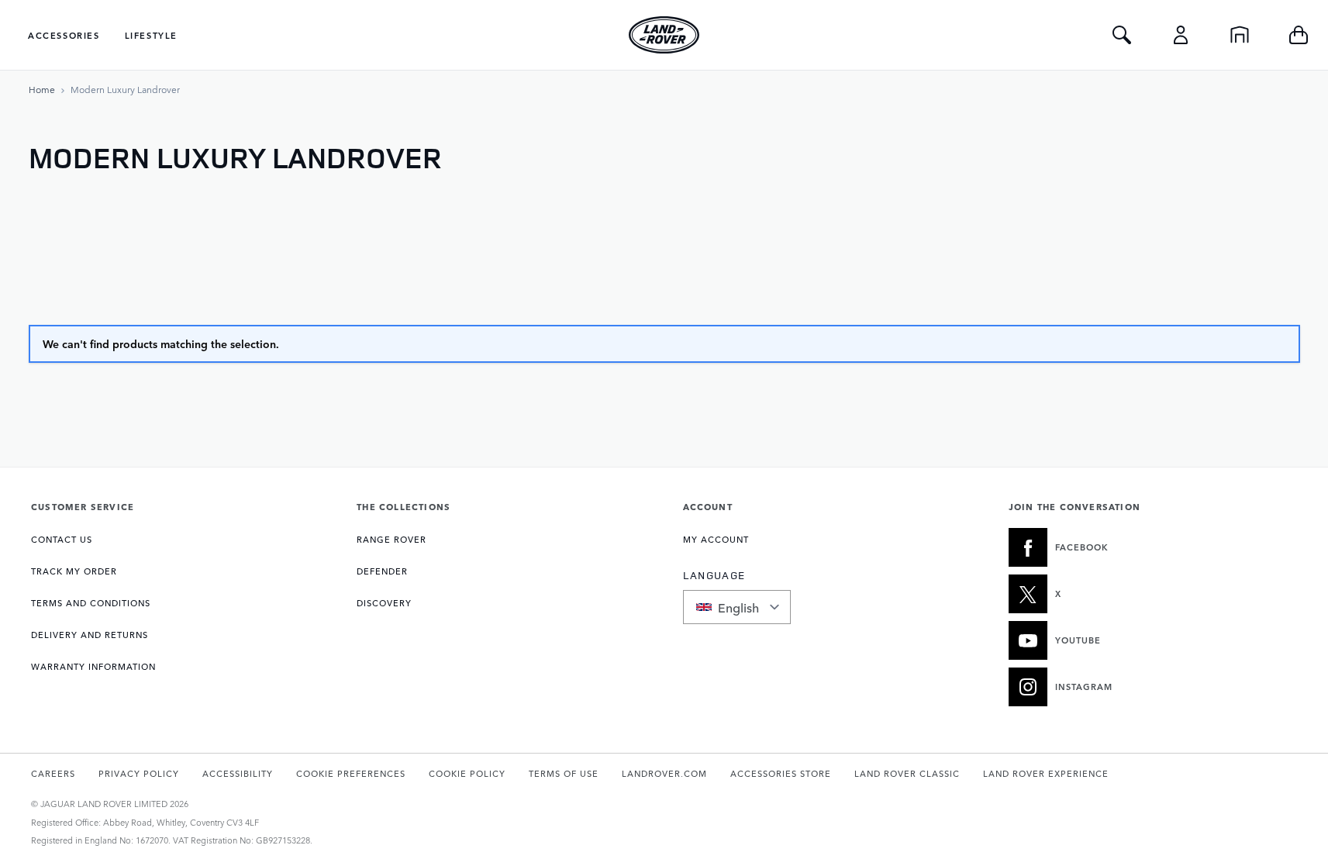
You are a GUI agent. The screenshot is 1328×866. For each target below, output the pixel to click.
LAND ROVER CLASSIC (907, 773)
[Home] (1239, 35)
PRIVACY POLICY (138, 773)
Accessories (64, 35)
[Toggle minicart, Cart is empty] (1298, 35)
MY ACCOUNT (716, 539)
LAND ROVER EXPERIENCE (1046, 773)
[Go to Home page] (664, 35)
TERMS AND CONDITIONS (90, 602)
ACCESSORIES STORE (780, 773)
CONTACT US (61, 539)
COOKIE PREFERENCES (350, 773)
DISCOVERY (384, 602)
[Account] (1180, 35)
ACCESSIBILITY (237, 773)
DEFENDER (382, 571)
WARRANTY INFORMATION (93, 666)
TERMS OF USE (563, 773)
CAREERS (53, 773)
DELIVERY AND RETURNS (89, 634)
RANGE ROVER (391, 539)
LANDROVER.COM (664, 773)
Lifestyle (151, 35)
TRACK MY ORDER (74, 571)
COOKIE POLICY (467, 773)
